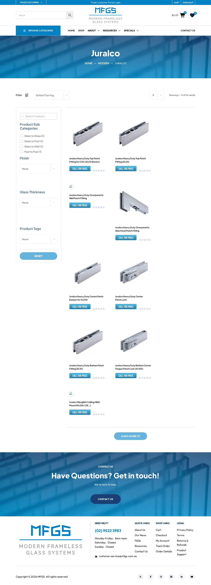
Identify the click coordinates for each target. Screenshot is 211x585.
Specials (129, 30)
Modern (103, 63)
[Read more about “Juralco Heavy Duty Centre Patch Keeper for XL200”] (78, 281)
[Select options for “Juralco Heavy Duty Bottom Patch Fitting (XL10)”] (78, 350)
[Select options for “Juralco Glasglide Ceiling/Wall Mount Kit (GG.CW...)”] (78, 386)
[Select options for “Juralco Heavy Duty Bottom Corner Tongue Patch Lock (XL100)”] (124, 350)
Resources (110, 30)
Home (71, 30)
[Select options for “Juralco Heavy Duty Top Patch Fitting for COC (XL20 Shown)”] (78, 143)
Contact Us (188, 30)
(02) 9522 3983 (108, 530)
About (92, 30)
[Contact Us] (80, 170)
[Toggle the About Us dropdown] (98, 30)
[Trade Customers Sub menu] (42, 2)
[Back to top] (199, 575)
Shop (81, 30)
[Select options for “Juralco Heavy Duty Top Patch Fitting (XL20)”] (124, 143)
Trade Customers (29, 2)
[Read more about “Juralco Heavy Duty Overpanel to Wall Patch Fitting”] (78, 179)
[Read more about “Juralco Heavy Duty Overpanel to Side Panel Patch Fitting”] (124, 212)
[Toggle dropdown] (119, 30)
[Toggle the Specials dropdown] (137, 30)
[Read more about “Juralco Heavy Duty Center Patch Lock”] (124, 281)
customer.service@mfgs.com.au (118, 556)
